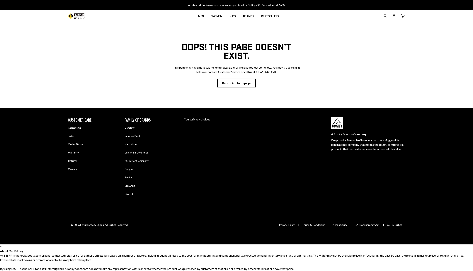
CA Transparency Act (367, 224)
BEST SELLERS (270, 16)
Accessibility (340, 224)
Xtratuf (129, 194)
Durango (130, 127)
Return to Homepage (236, 83)
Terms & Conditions (313, 224)
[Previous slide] (155, 5)
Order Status (75, 144)
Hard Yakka (131, 144)
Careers (72, 169)
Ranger (129, 169)
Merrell (197, 5)
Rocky (128, 177)
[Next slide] (317, 5)
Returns (72, 160)
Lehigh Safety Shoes (136, 152)
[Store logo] (81, 16)
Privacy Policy (287, 224)
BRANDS (248, 16)
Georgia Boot (132, 135)
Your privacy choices (197, 119)
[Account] (394, 16)
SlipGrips (130, 185)
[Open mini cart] (403, 16)
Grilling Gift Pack (257, 5)
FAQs (71, 135)
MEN (201, 16)
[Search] (385, 16)
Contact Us (74, 127)
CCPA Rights (394, 224)
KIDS (233, 16)
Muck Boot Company (137, 160)
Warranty (73, 152)
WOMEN (216, 16)
